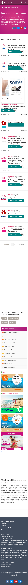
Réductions (7, 7)
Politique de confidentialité (7, 536)
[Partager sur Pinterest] (21, 28)
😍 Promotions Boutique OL (9, 353)
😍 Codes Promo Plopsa (8, 357)
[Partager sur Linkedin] (25, 28)
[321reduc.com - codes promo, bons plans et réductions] (7, 2)
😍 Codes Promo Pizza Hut (9, 360)
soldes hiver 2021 (13, 318)
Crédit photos (4, 559)
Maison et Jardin (15, 7)
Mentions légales (5, 534)
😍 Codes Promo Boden (8, 350)
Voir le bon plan (15, 125)
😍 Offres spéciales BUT (8, 343)
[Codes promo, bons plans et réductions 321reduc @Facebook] (8, 582)
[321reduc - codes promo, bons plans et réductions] (20, 582)
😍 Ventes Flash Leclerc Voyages (10, 332)
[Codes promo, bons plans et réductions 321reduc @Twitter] (12, 582)
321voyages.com (7, 548)
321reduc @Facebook (6, 564)
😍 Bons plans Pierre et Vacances (11, 336)
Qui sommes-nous (5, 530)
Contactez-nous (5, 532)
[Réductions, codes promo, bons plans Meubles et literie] (14, 19)
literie (4, 318)
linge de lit (13, 322)
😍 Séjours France (7, 364)
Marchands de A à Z (6, 527)
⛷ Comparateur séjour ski (8, 367)
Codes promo (4, 523)
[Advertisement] (14, 265)
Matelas (5, 322)
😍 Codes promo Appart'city (9, 339)
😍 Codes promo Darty (8, 346)
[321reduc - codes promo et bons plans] (16, 582)
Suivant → (21, 244)
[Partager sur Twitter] (18, 28)
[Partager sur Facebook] (14, 28)
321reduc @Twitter (5, 566)
